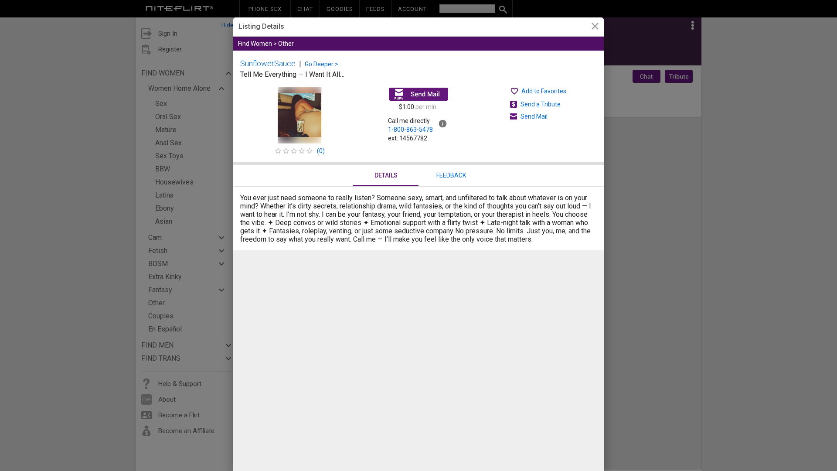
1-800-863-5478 (410, 129)
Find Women (255, 43)
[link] (595, 27)
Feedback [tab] (451, 175)
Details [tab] (386, 175)
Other (286, 43)
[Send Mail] (418, 94)
